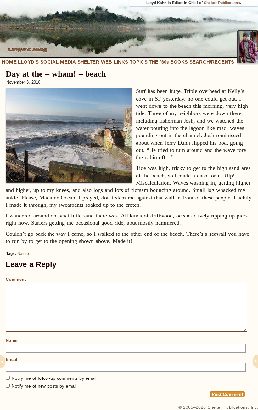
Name (12, 340)
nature (23, 253)
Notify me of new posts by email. (45, 386)
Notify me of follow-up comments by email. (55, 378)
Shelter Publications (222, 3)
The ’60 (159, 62)
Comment (16, 279)
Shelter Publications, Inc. (233, 407)
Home (9, 62)
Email (11, 359)
